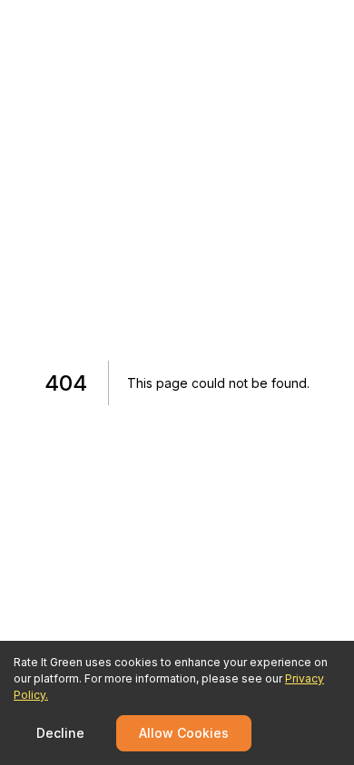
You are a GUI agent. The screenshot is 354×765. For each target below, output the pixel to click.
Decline (60, 733)
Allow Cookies (184, 733)
